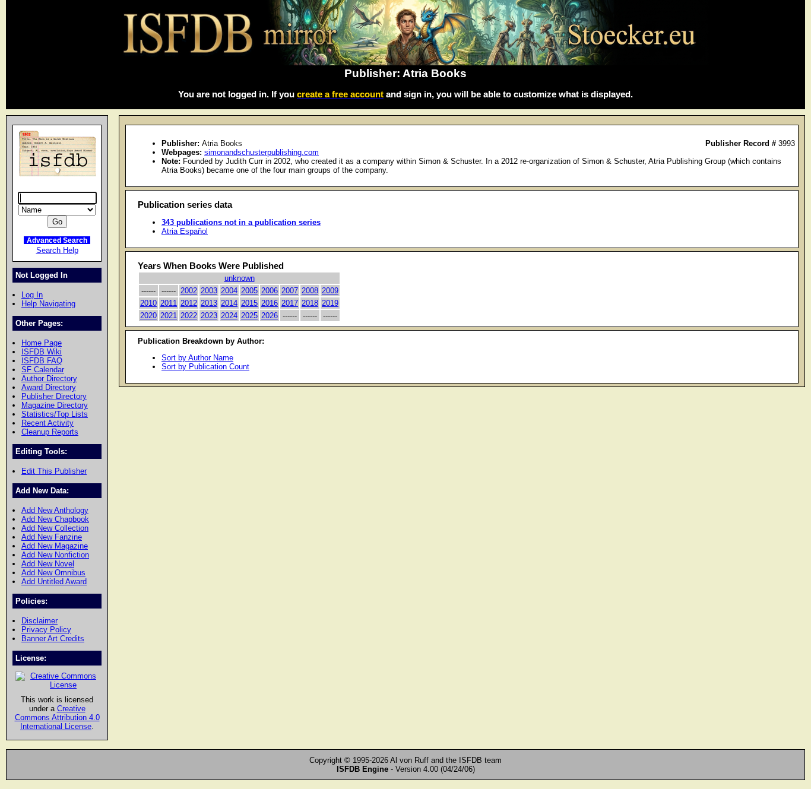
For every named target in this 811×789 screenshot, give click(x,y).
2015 (249, 303)
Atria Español (184, 231)
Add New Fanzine (51, 537)
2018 (310, 303)
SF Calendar (42, 369)
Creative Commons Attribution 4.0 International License (57, 717)
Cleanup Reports (49, 431)
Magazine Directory (54, 405)
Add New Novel (47, 563)
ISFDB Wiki (41, 351)
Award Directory (48, 387)
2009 (330, 290)
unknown (239, 278)
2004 (229, 290)
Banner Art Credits (52, 638)
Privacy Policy (46, 629)
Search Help (57, 250)
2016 (269, 303)
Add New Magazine (54, 545)
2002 (188, 290)
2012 (188, 303)
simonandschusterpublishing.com (261, 152)
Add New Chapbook (55, 519)
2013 (209, 303)
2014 (229, 303)
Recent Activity (47, 423)
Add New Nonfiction (55, 554)
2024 (229, 315)
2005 (249, 290)
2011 (168, 303)
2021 (168, 315)
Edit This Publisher (54, 471)
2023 (209, 315)
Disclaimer (39, 620)
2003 (209, 290)
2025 (249, 315)
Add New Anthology (54, 510)
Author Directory (49, 378)
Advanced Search (57, 240)
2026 (269, 315)
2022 (188, 315)
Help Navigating (48, 303)
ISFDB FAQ (41, 360)
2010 (148, 303)
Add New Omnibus (53, 572)
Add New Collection (54, 528)
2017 (289, 303)
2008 (310, 290)
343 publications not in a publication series (241, 222)
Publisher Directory (54, 396)
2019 (330, 303)
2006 (269, 290)
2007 (289, 290)
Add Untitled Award (54, 581)
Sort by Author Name (197, 357)
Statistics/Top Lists (54, 414)
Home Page (41, 342)
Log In (32, 294)
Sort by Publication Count (205, 366)
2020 (148, 315)
